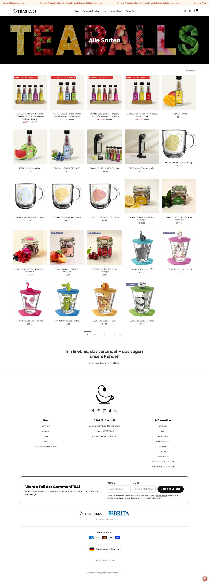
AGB (163, 431)
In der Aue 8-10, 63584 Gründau (104, 426)
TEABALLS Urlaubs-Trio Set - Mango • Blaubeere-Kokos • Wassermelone (67, 115)
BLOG (46, 441)
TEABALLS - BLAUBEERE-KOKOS (67, 168)
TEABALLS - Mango (179, 114)
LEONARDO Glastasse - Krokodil (67, 321)
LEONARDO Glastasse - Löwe (104, 321)
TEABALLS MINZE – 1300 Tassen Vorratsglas (179, 218)
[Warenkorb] (195, 11)
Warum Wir (130, 11)
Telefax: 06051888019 (104, 431)
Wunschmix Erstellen (91, 11)
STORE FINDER (163, 456)
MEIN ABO (46, 431)
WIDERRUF (163, 446)
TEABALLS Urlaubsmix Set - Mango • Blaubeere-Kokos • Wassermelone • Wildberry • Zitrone (29, 116)
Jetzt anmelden (170, 489)
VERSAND (163, 426)
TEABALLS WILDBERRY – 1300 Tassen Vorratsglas (30, 270)
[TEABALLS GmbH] (104, 395)
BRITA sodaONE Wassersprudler (142, 168)
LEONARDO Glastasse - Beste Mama (104, 217)
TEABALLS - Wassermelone (30, 168)
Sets (104, 11)
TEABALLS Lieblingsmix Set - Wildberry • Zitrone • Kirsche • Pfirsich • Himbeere (104, 115)
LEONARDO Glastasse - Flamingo (30, 321)
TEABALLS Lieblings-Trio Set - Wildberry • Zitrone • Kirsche (142, 115)
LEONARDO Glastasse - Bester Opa (179, 162)
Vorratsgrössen (116, 11)
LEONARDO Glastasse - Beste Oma (67, 217)
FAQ (46, 436)
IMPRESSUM (163, 436)
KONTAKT (163, 451)
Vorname (112, 483)
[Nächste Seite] (121, 334)
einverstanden (161, 496)
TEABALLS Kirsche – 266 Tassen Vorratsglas (104, 270)
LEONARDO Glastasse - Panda (142, 321)
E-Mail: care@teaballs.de (104, 436)
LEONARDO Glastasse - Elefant (142, 269)
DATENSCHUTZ (163, 441)
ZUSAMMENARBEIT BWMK (46, 446)
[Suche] (185, 11)
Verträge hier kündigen (163, 467)
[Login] (190, 11)
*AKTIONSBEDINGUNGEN (163, 461)
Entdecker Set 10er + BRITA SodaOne (104, 168)
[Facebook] (93, 410)
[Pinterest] (98, 410)
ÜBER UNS (46, 426)
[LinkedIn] (115, 410)
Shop (77, 11)
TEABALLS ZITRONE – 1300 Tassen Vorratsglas (142, 218)
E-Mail (136, 483)
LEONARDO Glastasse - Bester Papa (29, 217)
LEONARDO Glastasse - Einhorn (179, 269)
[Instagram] (104, 410)
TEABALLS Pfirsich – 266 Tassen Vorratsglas (67, 270)
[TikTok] (110, 410)
